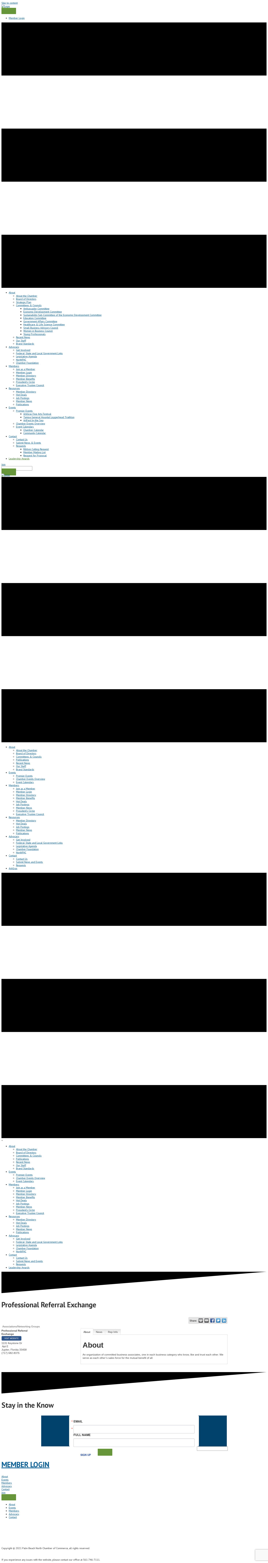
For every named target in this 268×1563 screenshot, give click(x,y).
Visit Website (11, 1338)
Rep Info (113, 1331)
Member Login (17, 18)
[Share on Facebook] (212, 1320)
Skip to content (9, 3)
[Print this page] (201, 1320)
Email (78, 1421)
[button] (8, 471)
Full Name (82, 1434)
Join (3, 464)
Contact (5, 1489)
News (99, 1331)
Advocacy (6, 1486)
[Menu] (8, 11)
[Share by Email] (206, 1320)
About (86, 1331)
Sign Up (85, 1455)
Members (6, 1483)
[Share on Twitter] (218, 1320)
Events (5, 1479)
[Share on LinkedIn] (224, 1320)
